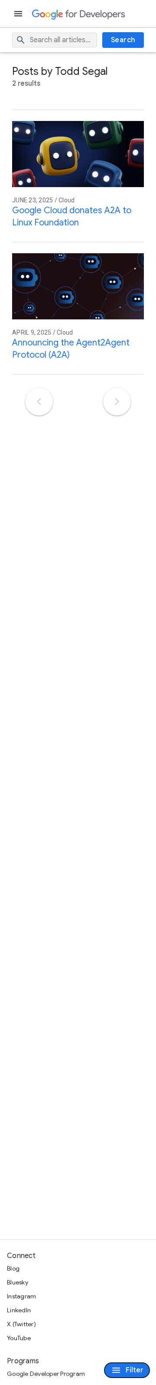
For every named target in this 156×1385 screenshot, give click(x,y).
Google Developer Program (46, 1374)
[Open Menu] (19, 13)
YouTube (19, 1338)
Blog (13, 1268)
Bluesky (17, 1282)
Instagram (21, 1296)
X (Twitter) (21, 1324)
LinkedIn (19, 1310)
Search (123, 40)
